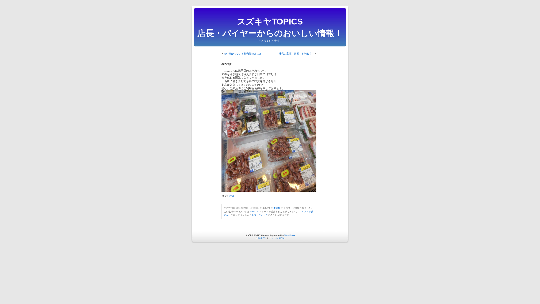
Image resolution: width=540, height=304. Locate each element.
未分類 (276, 208)
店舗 (231, 195)
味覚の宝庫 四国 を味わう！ (296, 53)
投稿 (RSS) (261, 238)
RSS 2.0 (254, 211)
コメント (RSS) (277, 238)
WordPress (289, 235)
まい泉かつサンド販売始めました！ (244, 53)
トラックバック (260, 215)
